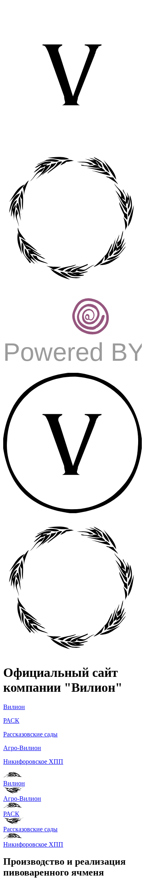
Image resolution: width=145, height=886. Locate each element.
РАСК (11, 720)
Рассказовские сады (30, 734)
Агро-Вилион (22, 747)
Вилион (14, 706)
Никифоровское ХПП (33, 761)
